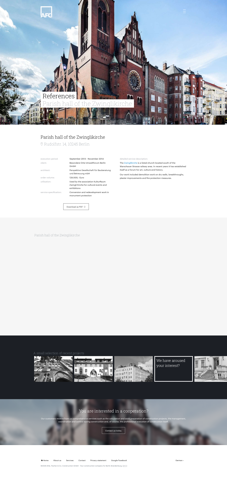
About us (57, 460)
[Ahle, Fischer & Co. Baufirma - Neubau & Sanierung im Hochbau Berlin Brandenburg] (69, 16)
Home (45, 460)
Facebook (122, 460)
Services (70, 460)
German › (180, 460)
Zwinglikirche (130, 162)
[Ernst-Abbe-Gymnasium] (53, 369)
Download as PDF (75, 206)
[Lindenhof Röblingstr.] (93, 369)
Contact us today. (113, 430)
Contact (82, 460)
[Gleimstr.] (133, 369)
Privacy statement (98, 460)
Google (114, 460)
